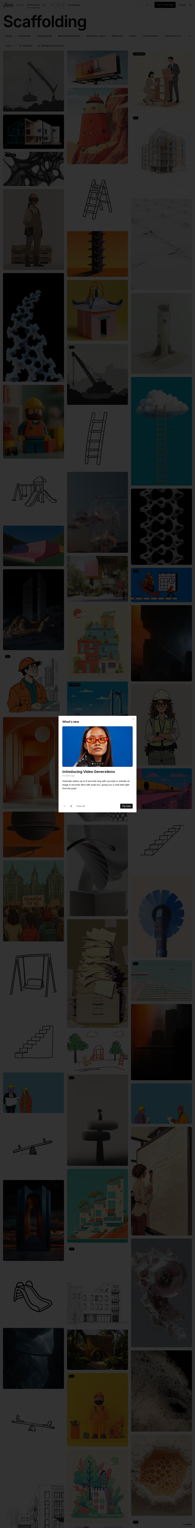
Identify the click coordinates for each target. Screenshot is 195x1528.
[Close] (133, 719)
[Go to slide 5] (102, 763)
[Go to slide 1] (92, 763)
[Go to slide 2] (95, 763)
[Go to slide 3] (97, 763)
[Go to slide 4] (100, 763)
